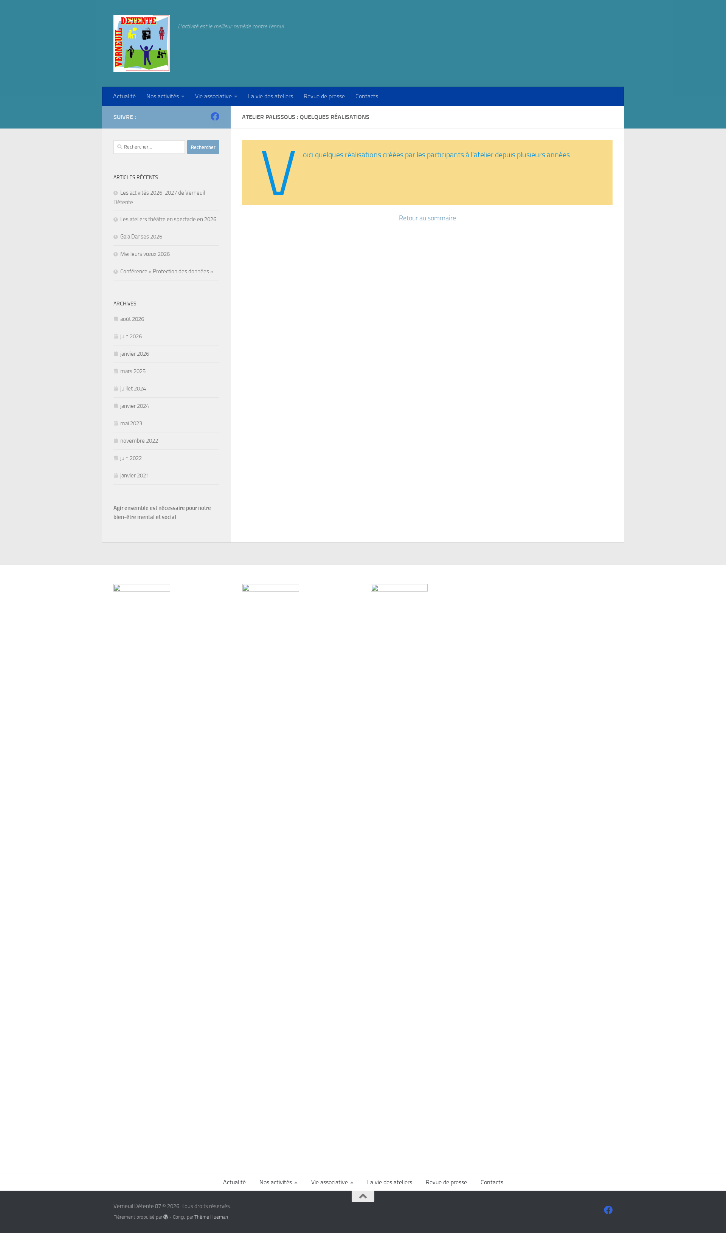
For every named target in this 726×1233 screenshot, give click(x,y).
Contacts (366, 96)
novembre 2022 (139, 440)
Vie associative (213, 96)
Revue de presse (324, 96)
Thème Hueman (211, 1217)
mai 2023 (131, 423)
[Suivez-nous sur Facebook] (215, 116)
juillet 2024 (133, 388)
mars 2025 (133, 371)
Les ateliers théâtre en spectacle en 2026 (168, 219)
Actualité (124, 96)
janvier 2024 (134, 406)
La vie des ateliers (270, 96)
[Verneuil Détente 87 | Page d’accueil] (141, 43)
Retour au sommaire (427, 218)
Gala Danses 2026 (141, 236)
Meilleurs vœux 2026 (145, 254)
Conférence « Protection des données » (166, 271)
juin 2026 (131, 336)
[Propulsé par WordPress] (165, 1216)
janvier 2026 (134, 353)
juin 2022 (131, 458)
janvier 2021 (134, 475)
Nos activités (162, 96)
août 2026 (132, 319)
